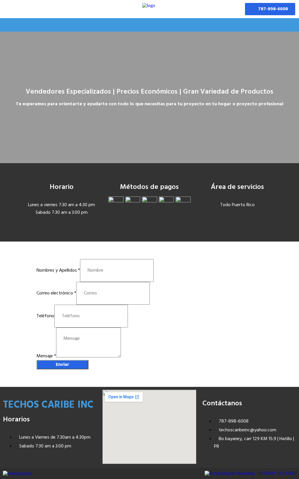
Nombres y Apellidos (58, 270)
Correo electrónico (56, 293)
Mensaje (46, 356)
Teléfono (45, 316)
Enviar (62, 364)
